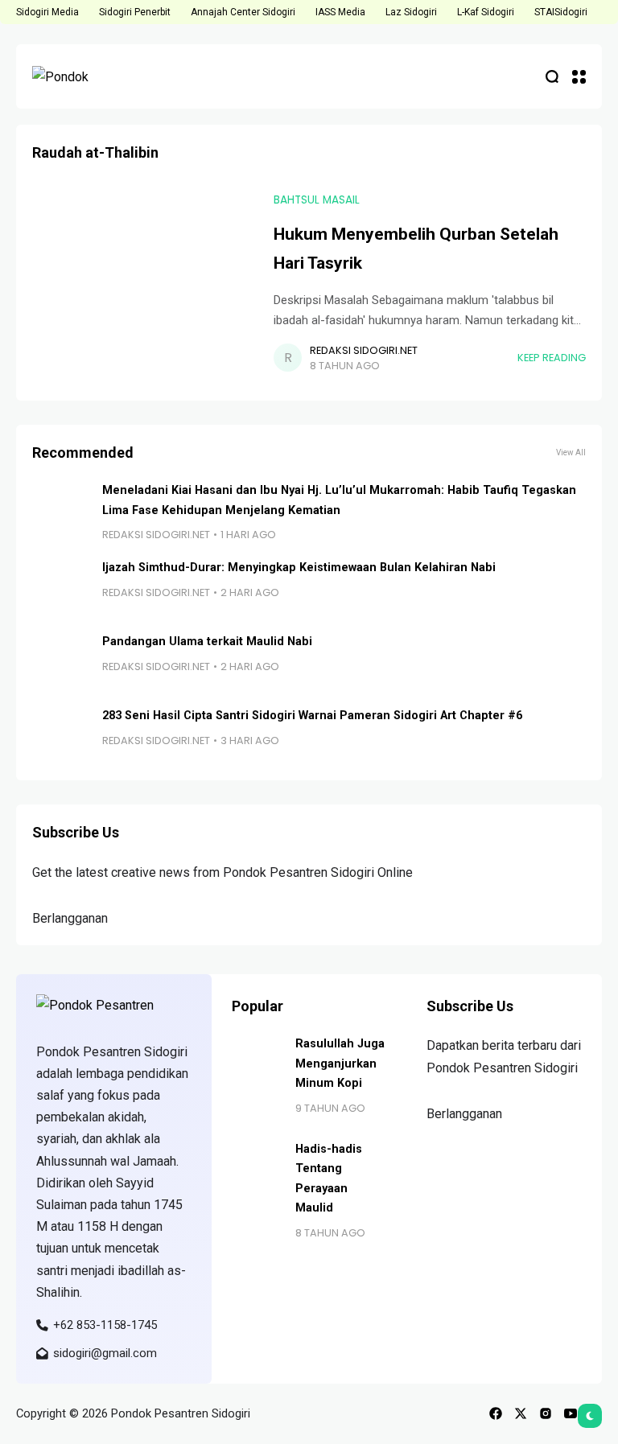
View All (571, 452)
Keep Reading (551, 357)
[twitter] (520, 1413)
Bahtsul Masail (317, 200)
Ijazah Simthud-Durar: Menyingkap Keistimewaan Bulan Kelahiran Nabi (299, 567)
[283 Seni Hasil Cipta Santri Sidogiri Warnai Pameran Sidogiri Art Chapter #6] (61, 735)
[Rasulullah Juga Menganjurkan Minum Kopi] (257, 1060)
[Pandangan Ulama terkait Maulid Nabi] (61, 661)
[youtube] (570, 1413)
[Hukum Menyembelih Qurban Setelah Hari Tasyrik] (145, 283)
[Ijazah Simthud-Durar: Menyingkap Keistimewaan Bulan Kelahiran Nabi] (61, 587)
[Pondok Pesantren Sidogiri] (80, 76)
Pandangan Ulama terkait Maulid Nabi (207, 641)
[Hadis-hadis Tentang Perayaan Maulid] (257, 1165)
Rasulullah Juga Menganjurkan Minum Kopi (340, 1063)
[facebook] (495, 1413)
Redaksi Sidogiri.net (364, 350)
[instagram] (545, 1413)
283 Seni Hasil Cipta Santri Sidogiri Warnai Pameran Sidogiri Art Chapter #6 (312, 715)
